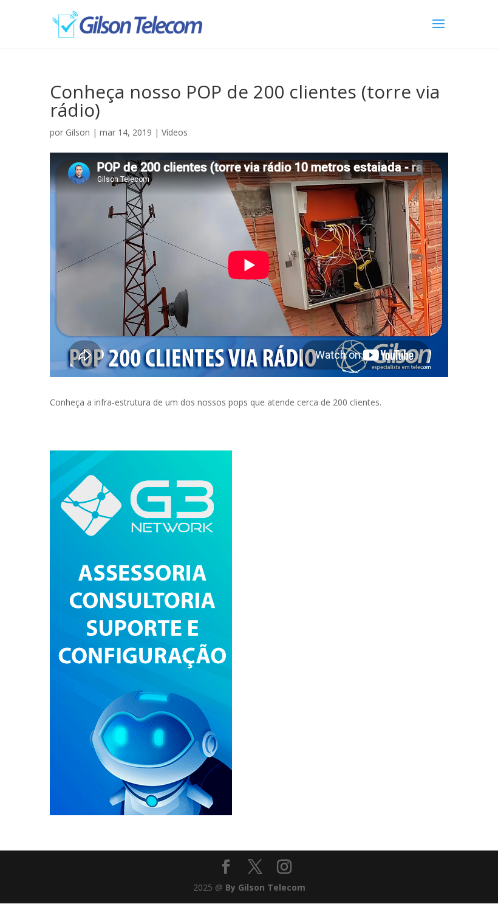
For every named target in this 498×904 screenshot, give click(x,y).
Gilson (78, 132)
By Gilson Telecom (265, 887)
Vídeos (175, 132)
